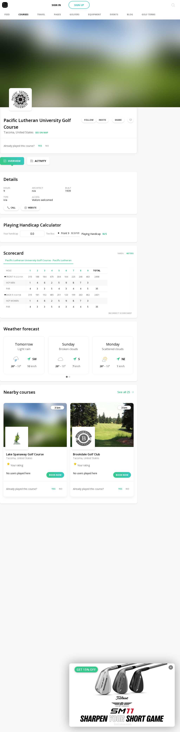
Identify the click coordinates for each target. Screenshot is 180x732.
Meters (130, 253)
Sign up (79, 5)
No (47, 145)
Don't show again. (123, 724)
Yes (40, 145)
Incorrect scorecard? (120, 313)
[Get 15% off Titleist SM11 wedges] (122, 695)
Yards (121, 253)
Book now (55, 474)
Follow (89, 119)
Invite (102, 119)
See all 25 (123, 392)
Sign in (56, 5)
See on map (41, 132)
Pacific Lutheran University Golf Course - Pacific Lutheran (38, 260)
